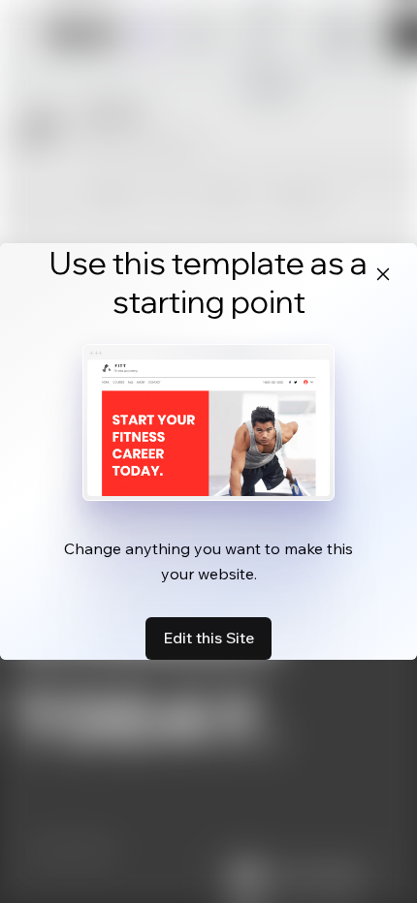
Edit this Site (208, 637)
